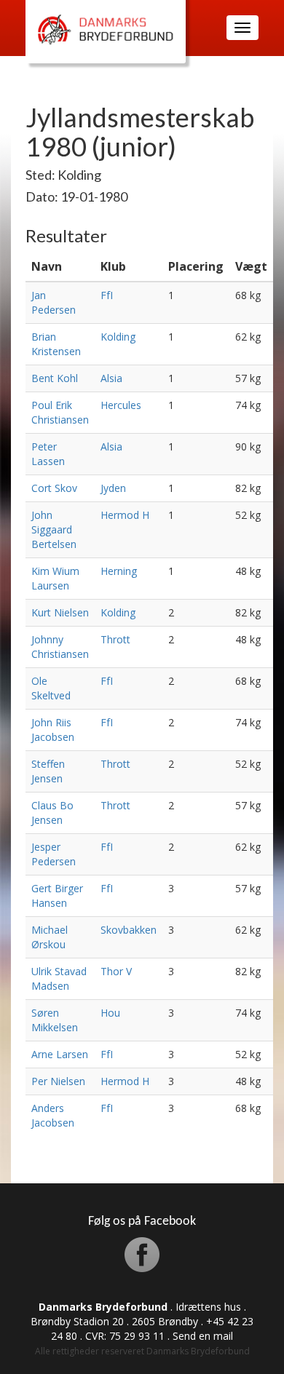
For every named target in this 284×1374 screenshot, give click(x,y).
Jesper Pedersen (53, 854)
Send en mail (203, 1336)
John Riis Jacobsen (52, 729)
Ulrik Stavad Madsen (59, 978)
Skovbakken (128, 930)
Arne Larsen (59, 1054)
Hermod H (124, 515)
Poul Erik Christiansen (60, 412)
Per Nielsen (58, 1081)
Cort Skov (54, 488)
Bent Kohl (54, 378)
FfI (106, 295)
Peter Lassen (48, 454)
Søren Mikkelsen (54, 1020)
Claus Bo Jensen (52, 812)
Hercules (120, 405)
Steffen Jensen (48, 771)
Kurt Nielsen (60, 612)
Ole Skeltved (51, 688)
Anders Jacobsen (52, 1115)
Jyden (113, 488)
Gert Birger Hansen (57, 895)
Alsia (111, 378)
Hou (110, 1013)
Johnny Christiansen (60, 646)
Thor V (116, 971)
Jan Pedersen (53, 302)
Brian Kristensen (56, 344)
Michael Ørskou (49, 937)
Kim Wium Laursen (55, 578)
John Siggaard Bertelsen (53, 529)
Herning (118, 571)
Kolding (117, 337)
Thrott (115, 639)
